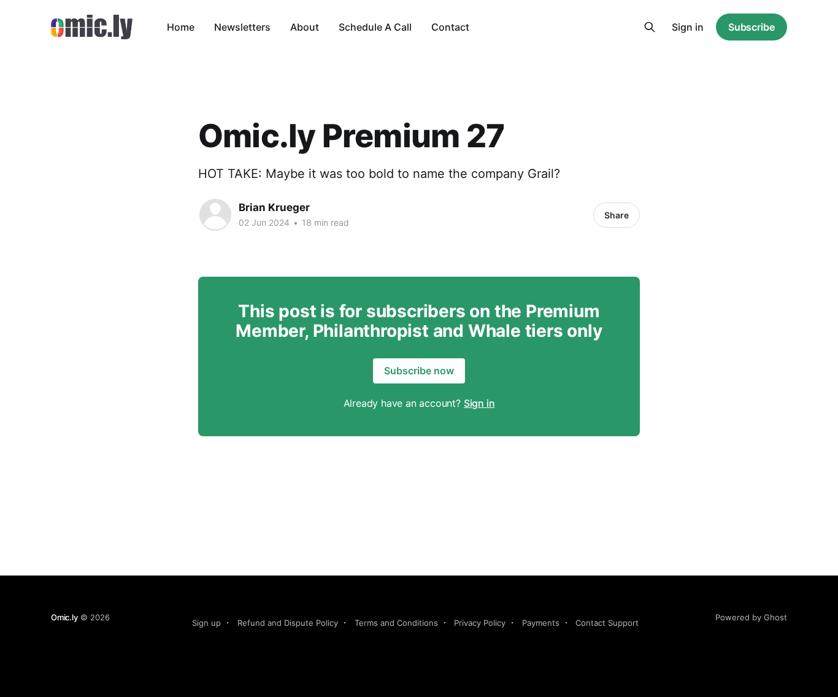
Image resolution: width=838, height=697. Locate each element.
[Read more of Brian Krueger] (215, 215)
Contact (450, 27)
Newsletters (242, 27)
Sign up (206, 623)
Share (616, 215)
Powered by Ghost (751, 617)
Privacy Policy (479, 623)
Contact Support (607, 623)
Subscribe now (419, 370)
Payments (540, 623)
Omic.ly (64, 617)
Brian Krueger (274, 207)
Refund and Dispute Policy (287, 623)
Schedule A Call (375, 27)
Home (180, 27)
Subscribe (751, 27)
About (304, 27)
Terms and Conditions (396, 623)
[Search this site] (649, 27)
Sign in (688, 27)
